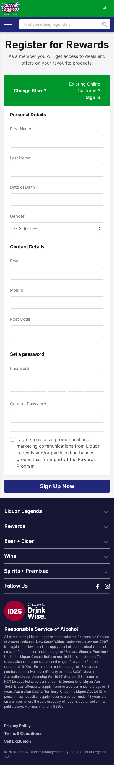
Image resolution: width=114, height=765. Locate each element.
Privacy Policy (17, 725)
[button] (57, 510)
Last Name (20, 158)
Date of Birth (22, 187)
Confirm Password (28, 403)
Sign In (93, 97)
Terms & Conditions (23, 733)
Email (15, 261)
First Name (20, 129)
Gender (17, 216)
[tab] (57, 510)
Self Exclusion (17, 741)
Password (19, 368)
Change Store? (30, 90)
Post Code (20, 319)
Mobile (16, 290)
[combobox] (64, 24)
